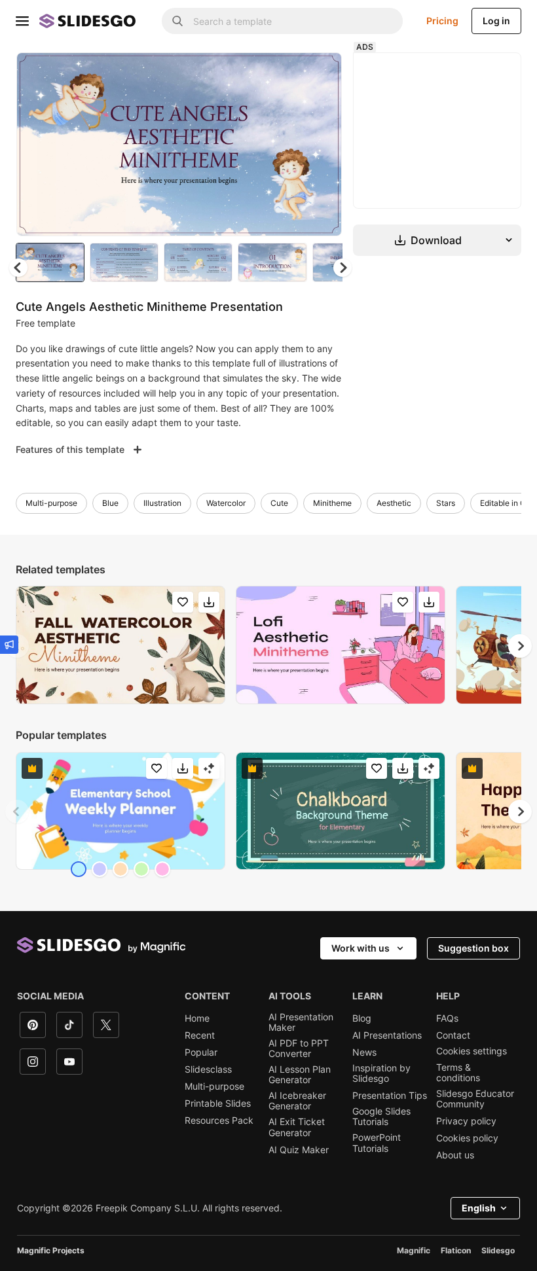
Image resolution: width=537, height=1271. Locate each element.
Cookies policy (467, 1138)
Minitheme (332, 503)
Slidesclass (208, 1069)
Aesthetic (394, 503)
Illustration (162, 503)
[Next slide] (322, 144)
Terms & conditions (458, 1072)
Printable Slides (218, 1103)
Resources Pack (219, 1120)
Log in (496, 20)
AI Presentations (387, 1035)
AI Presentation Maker (300, 1022)
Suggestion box (473, 948)
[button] (342, 268)
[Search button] (177, 21)
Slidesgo (498, 1250)
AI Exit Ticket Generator (296, 1127)
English (479, 1207)
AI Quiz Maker (298, 1150)
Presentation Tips (389, 1095)
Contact (453, 1035)
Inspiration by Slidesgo (381, 1073)
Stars (445, 503)
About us (455, 1155)
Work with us (360, 948)
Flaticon (456, 1250)
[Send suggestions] (9, 645)
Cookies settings (471, 1051)
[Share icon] (319, 73)
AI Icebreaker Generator (297, 1100)
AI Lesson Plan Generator (299, 1074)
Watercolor (226, 503)
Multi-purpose (51, 503)
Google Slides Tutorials (381, 1116)
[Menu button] (22, 20)
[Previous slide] (17, 811)
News (364, 1052)
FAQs (447, 1018)
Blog (361, 1018)
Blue (110, 503)
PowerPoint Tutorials (376, 1142)
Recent (200, 1035)
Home (197, 1018)
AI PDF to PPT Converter (298, 1048)
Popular (201, 1052)
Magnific (413, 1250)
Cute (279, 503)
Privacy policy (466, 1121)
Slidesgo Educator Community (475, 1098)
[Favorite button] (285, 73)
